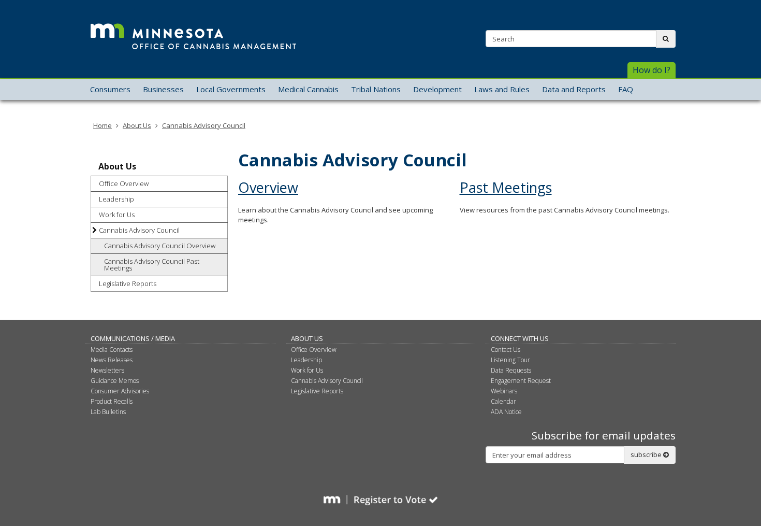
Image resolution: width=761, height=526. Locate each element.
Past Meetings (506, 187)
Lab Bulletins (108, 411)
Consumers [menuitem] (110, 89)
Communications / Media (133, 338)
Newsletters (107, 370)
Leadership (116, 199)
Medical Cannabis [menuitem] (308, 89)
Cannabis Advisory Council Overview (159, 245)
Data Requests (511, 370)
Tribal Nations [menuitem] (376, 89)
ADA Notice (506, 411)
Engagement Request (521, 380)
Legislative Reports (127, 283)
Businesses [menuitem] (163, 89)
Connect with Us (520, 338)
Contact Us (505, 349)
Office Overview (124, 183)
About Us (137, 125)
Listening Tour (510, 360)
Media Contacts (112, 349)
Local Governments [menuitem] (231, 89)
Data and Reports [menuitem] (574, 89)
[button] (651, 70)
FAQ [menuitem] (625, 89)
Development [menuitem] (437, 89)
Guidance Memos (115, 380)
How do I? (651, 70)
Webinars (504, 391)
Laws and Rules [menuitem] (502, 89)
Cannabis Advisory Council (203, 125)
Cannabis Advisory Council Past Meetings (151, 265)
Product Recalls (112, 401)
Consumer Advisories (120, 391)
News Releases (112, 360)
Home (102, 125)
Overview (268, 187)
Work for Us (117, 214)
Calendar (503, 401)
